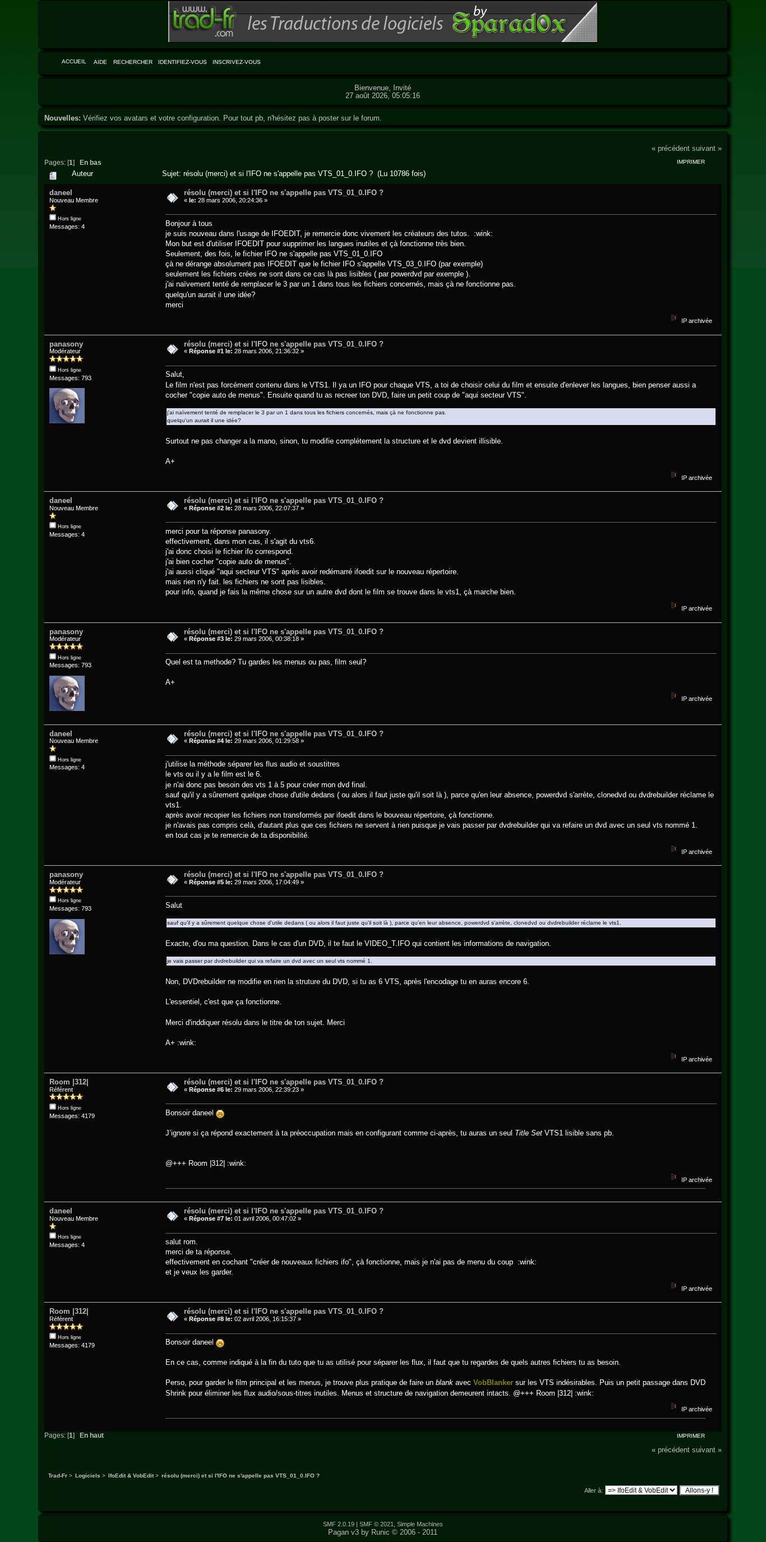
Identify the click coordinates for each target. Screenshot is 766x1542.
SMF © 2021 (376, 1524)
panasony (66, 344)
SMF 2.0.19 (338, 1524)
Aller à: (593, 1490)
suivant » (707, 148)
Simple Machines (420, 1524)
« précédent (671, 148)
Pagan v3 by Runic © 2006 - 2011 (382, 1532)
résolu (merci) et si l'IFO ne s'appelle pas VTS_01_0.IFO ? (284, 192)
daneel (60, 192)
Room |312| (69, 1082)
